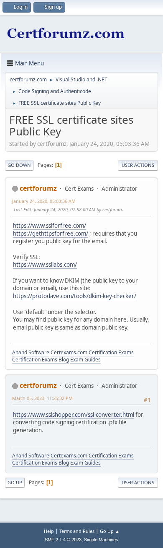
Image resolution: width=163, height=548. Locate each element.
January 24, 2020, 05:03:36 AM (44, 201)
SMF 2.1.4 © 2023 (63, 539)
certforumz (38, 188)
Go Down (19, 165)
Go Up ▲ (110, 531)
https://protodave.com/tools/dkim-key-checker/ (74, 296)
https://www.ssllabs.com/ (45, 264)
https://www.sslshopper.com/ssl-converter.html (73, 414)
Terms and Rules (76, 531)
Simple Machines (101, 539)
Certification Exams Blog (40, 359)
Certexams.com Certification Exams (92, 352)
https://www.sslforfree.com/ (49, 225)
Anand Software (30, 352)
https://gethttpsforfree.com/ (50, 233)
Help (49, 531)
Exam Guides (85, 359)
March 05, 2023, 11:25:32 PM (42, 398)
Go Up (15, 482)
